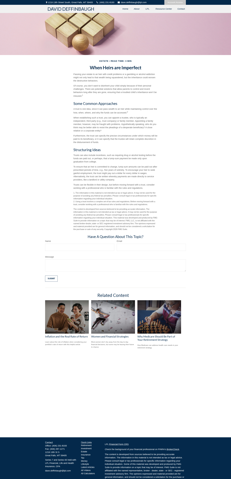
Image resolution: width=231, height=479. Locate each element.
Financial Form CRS (119, 444)
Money (84, 461)
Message (49, 257)
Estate (84, 451)
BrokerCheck (173, 449)
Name (48, 241)
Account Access (175, 2)
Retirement (86, 445)
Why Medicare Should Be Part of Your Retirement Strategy (156, 338)
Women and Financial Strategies (110, 336)
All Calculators (88, 473)
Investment (86, 448)
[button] (125, 9)
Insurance (85, 455)
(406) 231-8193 (106, 2)
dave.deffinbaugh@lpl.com (134, 2)
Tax (82, 458)
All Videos (86, 470)
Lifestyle (85, 464)
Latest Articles (87, 467)
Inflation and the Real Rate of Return (66, 336)
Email (119, 241)
